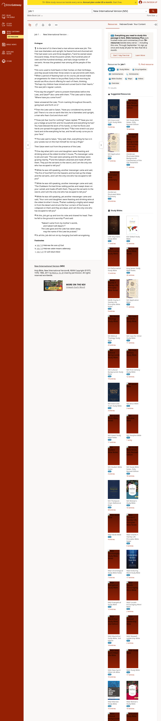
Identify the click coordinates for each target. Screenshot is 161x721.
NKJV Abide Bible (114, 535)
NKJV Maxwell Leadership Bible (133, 637)
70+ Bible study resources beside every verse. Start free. (82, 2)
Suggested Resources (121, 94)
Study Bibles (116, 210)
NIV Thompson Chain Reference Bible (114, 503)
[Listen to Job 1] (56, 25)
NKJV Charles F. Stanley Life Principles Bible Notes (132, 538)
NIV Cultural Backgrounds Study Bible (115, 372)
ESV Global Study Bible (133, 238)
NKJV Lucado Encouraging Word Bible (133, 604)
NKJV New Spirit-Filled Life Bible (114, 671)
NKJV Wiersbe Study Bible (113, 703)
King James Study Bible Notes (133, 269)
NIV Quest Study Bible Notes (114, 436)
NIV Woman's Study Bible (131, 502)
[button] (147, 2)
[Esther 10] (28, 145)
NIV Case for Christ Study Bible (133, 337)
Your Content (140, 24)
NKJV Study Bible (133, 670)
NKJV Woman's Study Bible (132, 703)
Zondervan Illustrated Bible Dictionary (114, 194)
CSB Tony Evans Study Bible (114, 238)
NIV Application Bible (114, 155)
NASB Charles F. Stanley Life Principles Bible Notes (114, 303)
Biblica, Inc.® (58, 273)
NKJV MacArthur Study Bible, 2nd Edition (114, 638)
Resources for (116, 64)
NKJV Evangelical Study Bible (114, 603)
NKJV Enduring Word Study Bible (133, 572)
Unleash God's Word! (75, 287)
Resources (112, 24)
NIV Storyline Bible (133, 435)
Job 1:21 (40, 252)
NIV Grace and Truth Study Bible (115, 121)
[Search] (153, 11)
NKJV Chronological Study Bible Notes (115, 572)
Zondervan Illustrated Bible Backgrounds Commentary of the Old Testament (134, 158)
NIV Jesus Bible (132, 404)
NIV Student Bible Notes (115, 468)
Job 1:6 (40, 245)
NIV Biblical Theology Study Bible (114, 338)
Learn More (140, 55)
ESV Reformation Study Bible (114, 269)
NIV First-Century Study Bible (133, 371)
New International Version (47, 266)
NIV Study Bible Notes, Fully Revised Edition (132, 122)
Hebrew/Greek (126, 24)
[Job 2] (101, 145)
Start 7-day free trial (121, 55)
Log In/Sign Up (150, 2)
